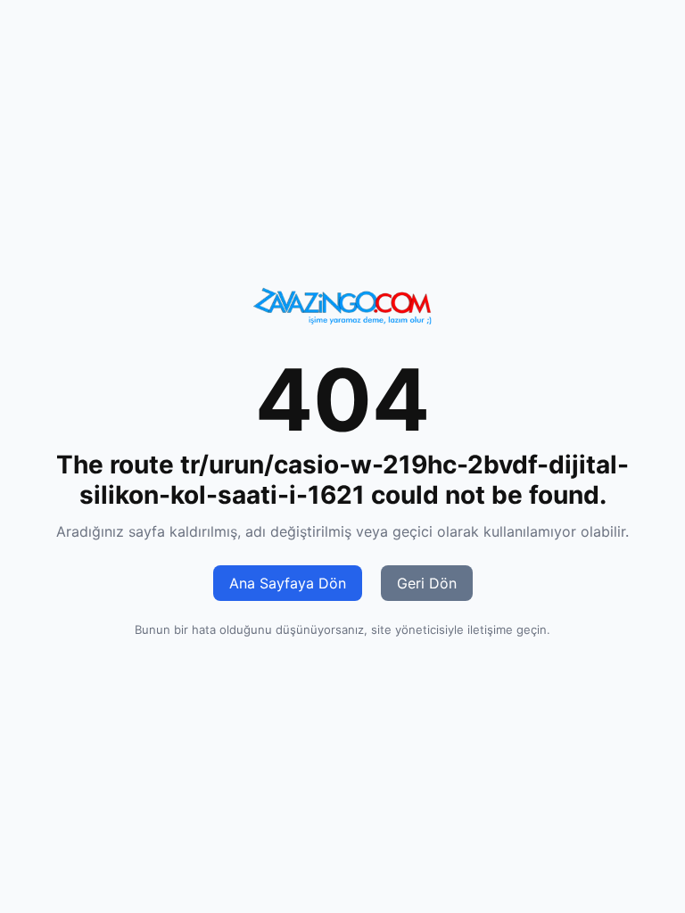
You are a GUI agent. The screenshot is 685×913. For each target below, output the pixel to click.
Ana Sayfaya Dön (287, 583)
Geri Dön (427, 583)
